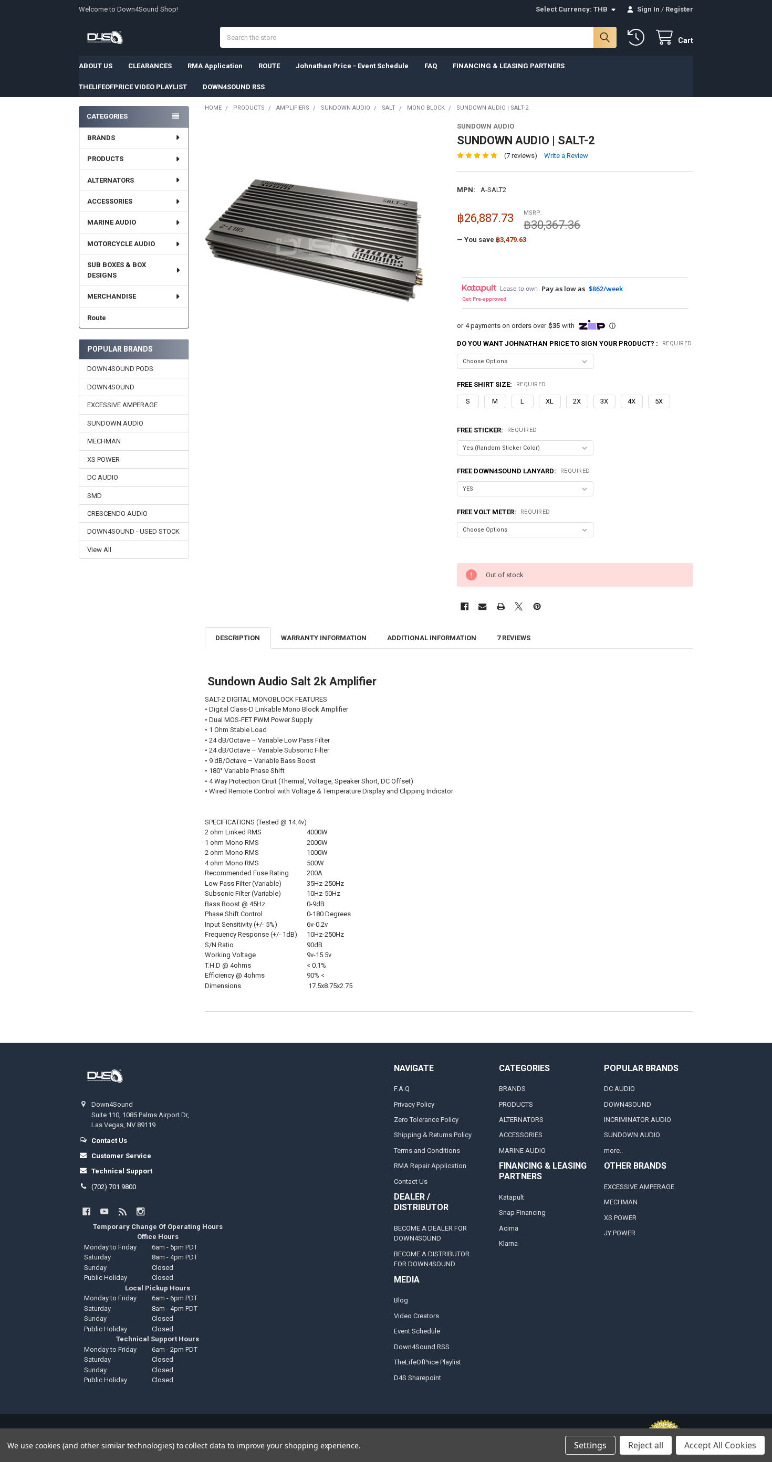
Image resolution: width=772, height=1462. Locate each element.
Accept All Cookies (720, 1445)
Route (96, 318)
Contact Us (410, 1181)
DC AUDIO (102, 477)
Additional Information (431, 638)
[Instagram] (140, 1211)
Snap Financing (522, 1212)
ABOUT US (95, 66)
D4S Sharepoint (417, 1378)
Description (237, 638)
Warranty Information (324, 638)
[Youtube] (104, 1211)
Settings (590, 1445)
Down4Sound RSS (422, 1347)
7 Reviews (513, 638)
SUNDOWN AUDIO (115, 423)
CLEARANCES (150, 66)
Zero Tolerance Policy (426, 1120)
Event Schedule (417, 1331)
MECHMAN (104, 441)
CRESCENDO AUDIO (117, 513)
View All (99, 550)
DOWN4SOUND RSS (234, 87)
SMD (94, 496)
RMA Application (215, 66)
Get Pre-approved (484, 298)
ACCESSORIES (109, 201)
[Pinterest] (537, 606)
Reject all (645, 1445)
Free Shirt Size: (501, 384)
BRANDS (101, 138)
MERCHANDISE (111, 296)
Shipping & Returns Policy (433, 1135)
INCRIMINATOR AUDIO (637, 1120)
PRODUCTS (105, 159)
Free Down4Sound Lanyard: (523, 471)
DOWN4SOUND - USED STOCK (133, 531)
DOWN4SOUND (110, 387)
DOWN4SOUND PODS (120, 369)
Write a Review (566, 156)
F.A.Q (402, 1089)
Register (679, 9)
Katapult (511, 1197)
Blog (401, 1300)
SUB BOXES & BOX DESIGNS (116, 270)
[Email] (482, 606)
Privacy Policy (414, 1104)
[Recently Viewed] (638, 37)
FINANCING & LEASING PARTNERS (509, 66)
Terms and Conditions (427, 1150)
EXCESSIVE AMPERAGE (122, 405)
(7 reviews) (520, 156)
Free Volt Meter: (503, 512)
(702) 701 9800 (113, 1187)
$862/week (606, 288)
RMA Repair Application (430, 1166)
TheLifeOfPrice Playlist (427, 1362)
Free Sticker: (497, 430)
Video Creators (416, 1316)
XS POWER (103, 459)
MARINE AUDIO (111, 222)
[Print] (500, 606)
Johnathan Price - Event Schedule (352, 66)
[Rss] (122, 1211)
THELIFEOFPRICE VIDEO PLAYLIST (133, 87)
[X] (518, 606)
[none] (323, 240)
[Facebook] (464, 606)
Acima (508, 1228)
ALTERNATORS (110, 180)
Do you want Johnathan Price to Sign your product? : (574, 343)
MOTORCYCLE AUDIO (121, 244)
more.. (613, 1150)
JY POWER (619, 1233)
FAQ (430, 66)
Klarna (508, 1243)
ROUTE (269, 66)
